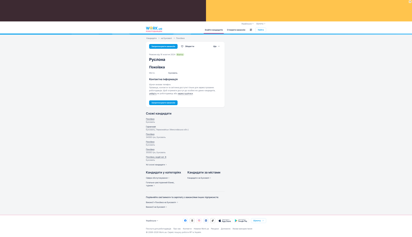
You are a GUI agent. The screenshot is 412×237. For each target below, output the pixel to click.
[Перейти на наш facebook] (185, 220)
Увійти (261, 30)
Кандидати (198, 178)
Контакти (187, 229)
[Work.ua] (154, 29)
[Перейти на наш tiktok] (212, 220)
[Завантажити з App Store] (224, 220)
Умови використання (242, 229)
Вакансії (155, 207)
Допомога (225, 229)
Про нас (177, 229)
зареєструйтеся (185, 93)
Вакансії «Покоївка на (161, 202)
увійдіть (153, 93)
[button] (251, 30)
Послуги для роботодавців (158, 229)
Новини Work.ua (201, 229)
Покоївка (150, 119)
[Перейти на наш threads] (192, 220)
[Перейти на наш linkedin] (206, 220)
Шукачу (260, 23)
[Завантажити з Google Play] (241, 220)
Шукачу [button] (257, 220)
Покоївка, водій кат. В (156, 157)
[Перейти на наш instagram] (199, 220)
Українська (151, 221)
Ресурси (215, 229)
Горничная (151, 126)
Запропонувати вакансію (163, 46)
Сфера (157, 178)
